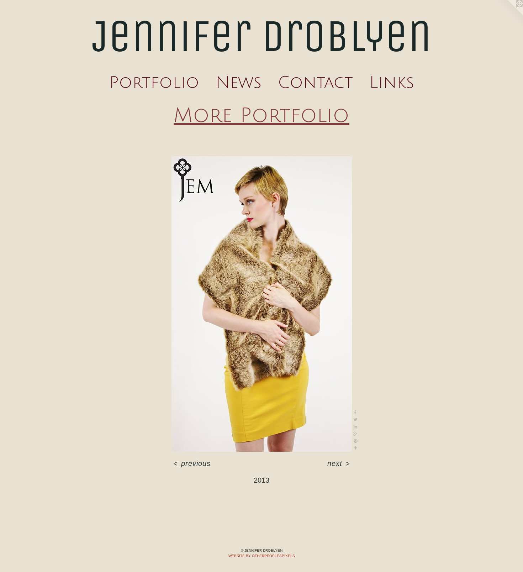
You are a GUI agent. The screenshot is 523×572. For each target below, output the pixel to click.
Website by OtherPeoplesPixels (261, 556)
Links (391, 82)
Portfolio (154, 82)
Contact (315, 82)
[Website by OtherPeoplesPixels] (509, 14)
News (239, 82)
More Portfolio (261, 116)
